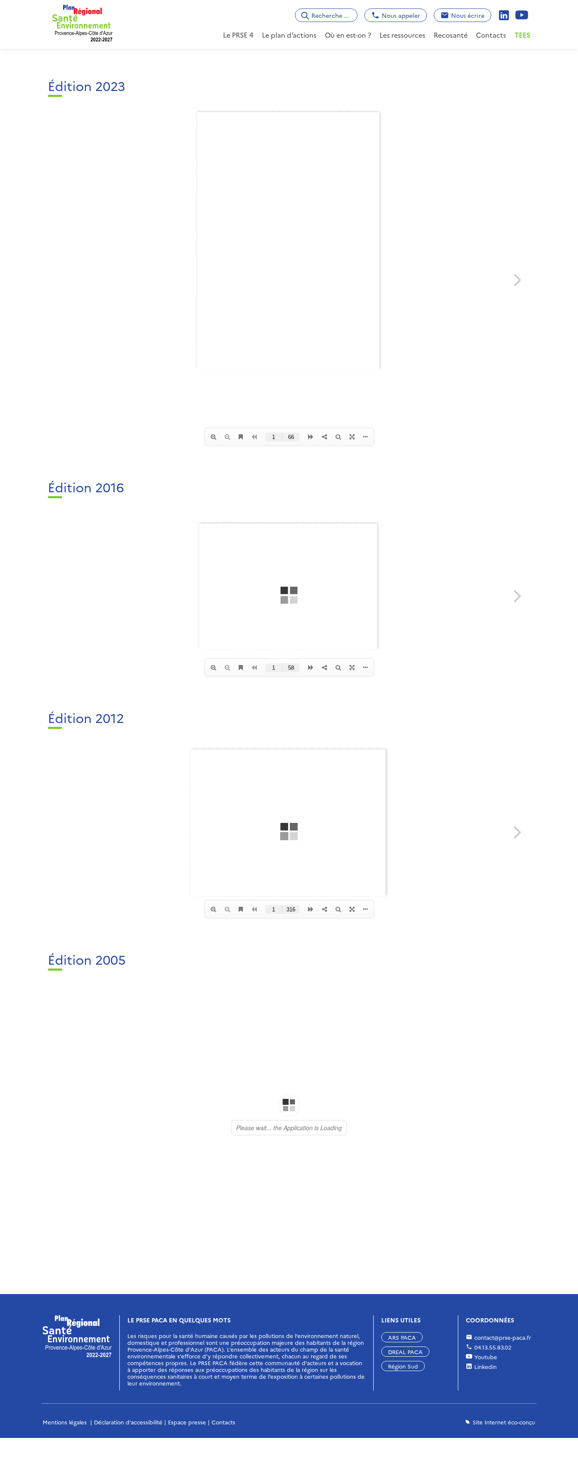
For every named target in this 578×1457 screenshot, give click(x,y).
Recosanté (451, 34)
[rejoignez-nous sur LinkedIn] (505, 15)
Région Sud (403, 1366)
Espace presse (187, 1422)
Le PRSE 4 (238, 34)
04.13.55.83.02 (493, 1347)
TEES (522, 34)
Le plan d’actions (289, 34)
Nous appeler (401, 15)
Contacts (491, 34)
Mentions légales (65, 1422)
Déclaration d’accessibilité (128, 1422)
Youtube (485, 1356)
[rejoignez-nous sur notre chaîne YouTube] (522, 15)
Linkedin (485, 1366)
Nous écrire (467, 15)
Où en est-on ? (348, 34)
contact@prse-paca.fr (502, 1337)
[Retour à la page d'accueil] (82, 21)
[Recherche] (305, 15)
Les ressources (402, 34)
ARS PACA (402, 1337)
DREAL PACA (405, 1351)
